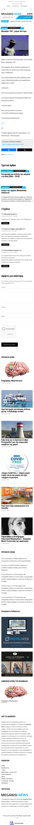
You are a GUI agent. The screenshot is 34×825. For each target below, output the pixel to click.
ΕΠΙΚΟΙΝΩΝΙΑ (4, 783)
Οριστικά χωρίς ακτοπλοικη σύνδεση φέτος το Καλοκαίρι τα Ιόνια (15, 410)
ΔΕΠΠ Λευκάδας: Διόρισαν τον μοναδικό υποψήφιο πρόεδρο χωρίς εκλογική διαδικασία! (14, 567)
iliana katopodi (9, 214)
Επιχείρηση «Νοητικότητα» (11, 381)
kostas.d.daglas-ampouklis (13, 229)
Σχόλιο (3, 287)
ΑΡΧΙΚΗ (3, 765)
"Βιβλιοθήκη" (5, 187)
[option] (21, 21)
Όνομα (3, 307)
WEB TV (3, 776)
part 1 (3, 123)
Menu (30, 14)
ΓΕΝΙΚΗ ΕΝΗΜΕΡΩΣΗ (6, 774)
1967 (6, 154)
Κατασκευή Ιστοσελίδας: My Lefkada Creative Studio (17, 815)
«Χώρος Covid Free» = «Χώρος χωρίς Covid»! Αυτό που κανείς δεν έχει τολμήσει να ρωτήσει (15, 475)
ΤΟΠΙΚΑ (3, 770)
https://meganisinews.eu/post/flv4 (13, 144)
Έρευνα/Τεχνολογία (7, 171)
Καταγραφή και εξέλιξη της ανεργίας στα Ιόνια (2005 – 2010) (15, 175)
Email (3, 316)
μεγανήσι (10, 154)
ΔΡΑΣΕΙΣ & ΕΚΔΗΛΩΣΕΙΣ (7, 778)
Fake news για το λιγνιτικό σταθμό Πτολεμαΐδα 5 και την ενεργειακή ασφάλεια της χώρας (14, 442)
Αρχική (8, 6)
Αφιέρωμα (4, 28)
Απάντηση (5, 223)
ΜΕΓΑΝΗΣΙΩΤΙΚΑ (5, 768)
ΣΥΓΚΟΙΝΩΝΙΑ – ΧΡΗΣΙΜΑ (7, 781)
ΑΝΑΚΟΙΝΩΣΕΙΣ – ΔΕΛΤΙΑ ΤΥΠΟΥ (9, 772)
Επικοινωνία (15, 6)
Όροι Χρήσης (24, 6)
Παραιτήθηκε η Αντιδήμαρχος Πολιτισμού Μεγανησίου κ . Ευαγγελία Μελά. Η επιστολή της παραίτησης (16, 539)
